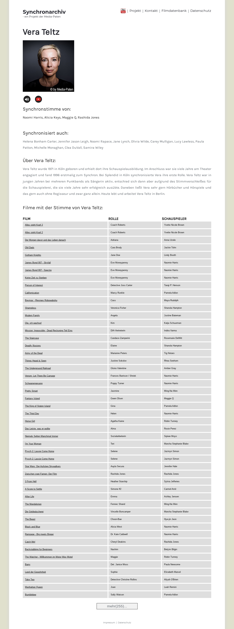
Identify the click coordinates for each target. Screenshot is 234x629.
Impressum (109, 622)
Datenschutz (200, 11)
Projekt (135, 11)
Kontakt (151, 11)
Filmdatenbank (174, 11)
